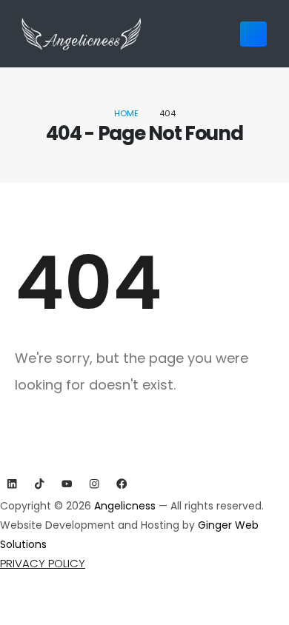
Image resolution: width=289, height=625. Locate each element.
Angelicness (126, 505)
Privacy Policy (42, 563)
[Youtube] (67, 484)
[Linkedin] (12, 484)
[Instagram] (94, 484)
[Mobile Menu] (253, 34)
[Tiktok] (39, 484)
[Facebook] (122, 484)
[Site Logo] (81, 33)
